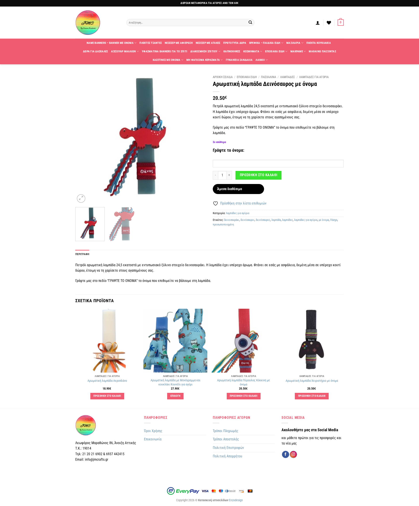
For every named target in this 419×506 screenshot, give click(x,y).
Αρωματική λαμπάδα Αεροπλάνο (107, 381)
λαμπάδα (276, 219)
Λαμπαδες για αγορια (314, 77)
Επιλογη (175, 395)
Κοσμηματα (251, 51)
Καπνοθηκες (231, 51)
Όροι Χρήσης (153, 431)
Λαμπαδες (287, 77)
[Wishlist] (329, 22)
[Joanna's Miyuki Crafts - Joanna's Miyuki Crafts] (97, 23)
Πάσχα (333, 219)
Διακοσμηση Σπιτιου (204, 51)
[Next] (198, 138)
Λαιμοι (260, 59)
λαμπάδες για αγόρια (305, 219)
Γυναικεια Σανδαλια (239, 59)
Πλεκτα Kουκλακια (318, 42)
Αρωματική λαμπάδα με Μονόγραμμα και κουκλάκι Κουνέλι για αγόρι (175, 382)
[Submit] (250, 22)
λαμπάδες (287, 219)
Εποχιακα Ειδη (274, 51)
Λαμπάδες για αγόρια (237, 213)
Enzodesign (236, 500)
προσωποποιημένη (223, 224)
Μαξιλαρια (293, 42)
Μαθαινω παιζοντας (322, 51)
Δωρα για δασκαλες (95, 51)
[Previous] (83, 138)
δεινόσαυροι (247, 219)
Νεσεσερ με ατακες (208, 42)
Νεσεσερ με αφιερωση (179, 42)
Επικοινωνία (152, 439)
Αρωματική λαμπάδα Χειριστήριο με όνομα (312, 381)
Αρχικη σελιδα (223, 77)
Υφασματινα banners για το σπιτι (164, 51)
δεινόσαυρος (263, 219)
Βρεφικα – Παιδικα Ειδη (264, 42)
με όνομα (324, 219)
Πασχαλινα (268, 77)
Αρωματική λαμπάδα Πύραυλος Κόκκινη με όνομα (243, 382)
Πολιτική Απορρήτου (227, 456)
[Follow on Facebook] (285, 454)
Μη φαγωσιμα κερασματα (203, 59)
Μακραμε (296, 51)
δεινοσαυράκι (231, 219)
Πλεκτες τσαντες (150, 42)
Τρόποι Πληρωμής (225, 431)
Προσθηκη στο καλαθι (258, 175)
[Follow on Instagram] (293, 454)
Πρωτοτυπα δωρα (234, 42)
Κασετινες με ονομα (166, 59)
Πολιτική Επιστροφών (228, 448)
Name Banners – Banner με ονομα (110, 42)
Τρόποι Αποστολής (226, 439)
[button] (318, 22)
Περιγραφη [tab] (82, 254)
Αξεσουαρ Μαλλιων (123, 51)
